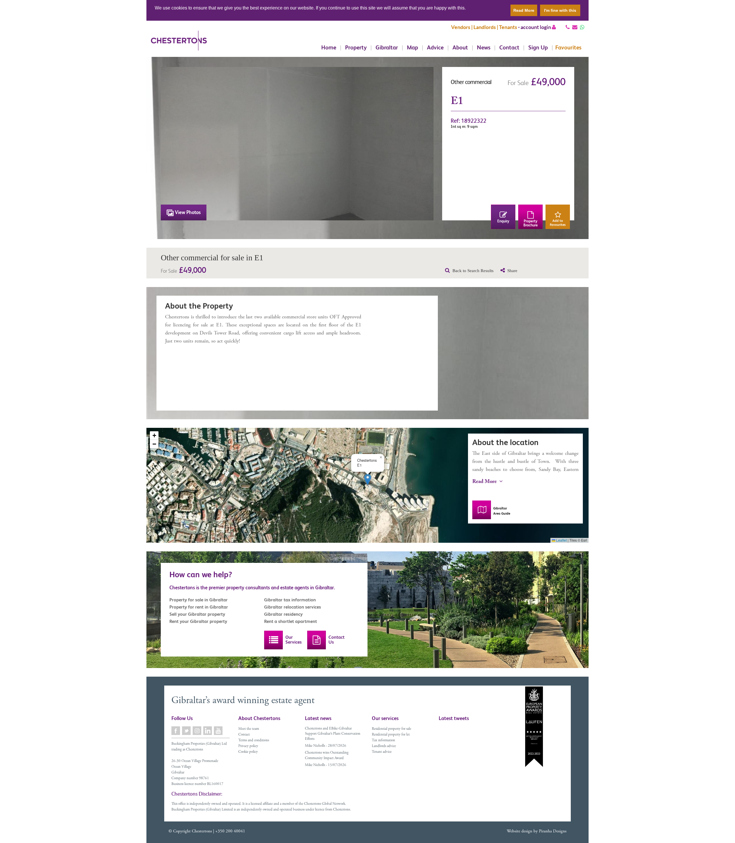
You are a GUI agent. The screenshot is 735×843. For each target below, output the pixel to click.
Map (412, 48)
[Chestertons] (179, 45)
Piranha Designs (552, 831)
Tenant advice (382, 752)
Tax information (383, 740)
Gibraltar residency (283, 614)
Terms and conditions (253, 740)
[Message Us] (582, 27)
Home (328, 48)
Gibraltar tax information (290, 600)
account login (536, 27)
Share (511, 270)
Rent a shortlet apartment (290, 621)
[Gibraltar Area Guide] (481, 510)
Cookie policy (248, 752)
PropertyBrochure (530, 223)
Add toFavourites (558, 223)
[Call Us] (568, 27)
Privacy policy (248, 746)
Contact (509, 48)
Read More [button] (523, 10)
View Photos (187, 212)
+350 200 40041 (230, 831)
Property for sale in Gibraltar (198, 600)
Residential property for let (391, 735)
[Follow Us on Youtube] (218, 730)
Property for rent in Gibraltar (198, 607)
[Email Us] (574, 27)
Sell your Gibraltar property (197, 614)
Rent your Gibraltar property (198, 621)
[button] (367, 479)
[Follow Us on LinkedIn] (208, 730)
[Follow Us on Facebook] (176, 730)
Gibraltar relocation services (292, 607)
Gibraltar (387, 48)
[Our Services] (273, 640)
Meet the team (248, 729)
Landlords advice (384, 746)
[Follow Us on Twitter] (187, 730)
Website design (519, 831)
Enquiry (503, 221)
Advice (435, 48)
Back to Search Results (472, 270)
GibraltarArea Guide (501, 510)
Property (356, 48)
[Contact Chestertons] (316, 640)
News (483, 48)
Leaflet (561, 540)
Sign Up (538, 48)
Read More (485, 482)
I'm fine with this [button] (560, 10)
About (460, 48)
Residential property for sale (391, 729)
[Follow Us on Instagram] (197, 730)
